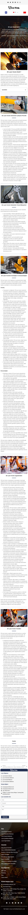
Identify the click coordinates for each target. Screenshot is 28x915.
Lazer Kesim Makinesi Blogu (13, 35)
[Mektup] (18, 2)
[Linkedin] (13, 2)
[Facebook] (15, 2)
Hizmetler (3, 845)
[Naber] (20, 2)
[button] (6, 12)
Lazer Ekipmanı (4, 773)
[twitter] (10, 2)
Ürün (2, 829)
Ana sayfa (4, 35)
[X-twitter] (9, 903)
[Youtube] (8, 2)
